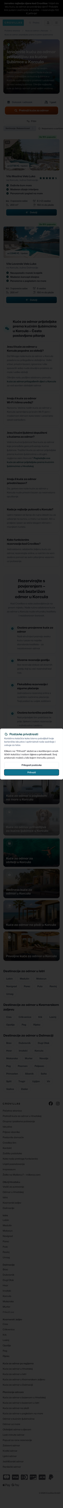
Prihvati (31, 772)
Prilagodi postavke (32, 765)
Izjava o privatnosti (40, 754)
